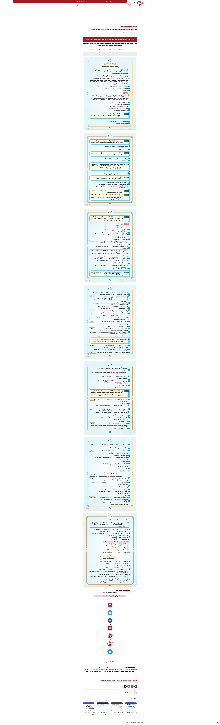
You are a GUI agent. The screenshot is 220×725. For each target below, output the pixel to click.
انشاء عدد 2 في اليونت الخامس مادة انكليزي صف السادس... (103, 712)
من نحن (106, 1)
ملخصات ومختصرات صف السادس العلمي (108, 680)
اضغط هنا (91, 49)
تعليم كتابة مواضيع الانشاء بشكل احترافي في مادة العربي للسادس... (89, 712)
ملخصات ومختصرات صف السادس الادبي (129, 26)
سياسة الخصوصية (112, 1)
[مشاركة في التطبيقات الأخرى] (121, 686)
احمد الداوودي (131, 32)
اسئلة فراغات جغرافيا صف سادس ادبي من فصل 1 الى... (131, 712)
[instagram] (79, 1)
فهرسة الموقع (123, 1)
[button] (132, 686)
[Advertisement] (110, 17)
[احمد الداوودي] (135, 3)
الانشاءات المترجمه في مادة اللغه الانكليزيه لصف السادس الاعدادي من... (117, 712)
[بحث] (77, 5)
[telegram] (77, 1)
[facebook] (84, 1)
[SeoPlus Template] (142, 723)
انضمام (121, 49)
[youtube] (82, 1)
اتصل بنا (118, 1)
